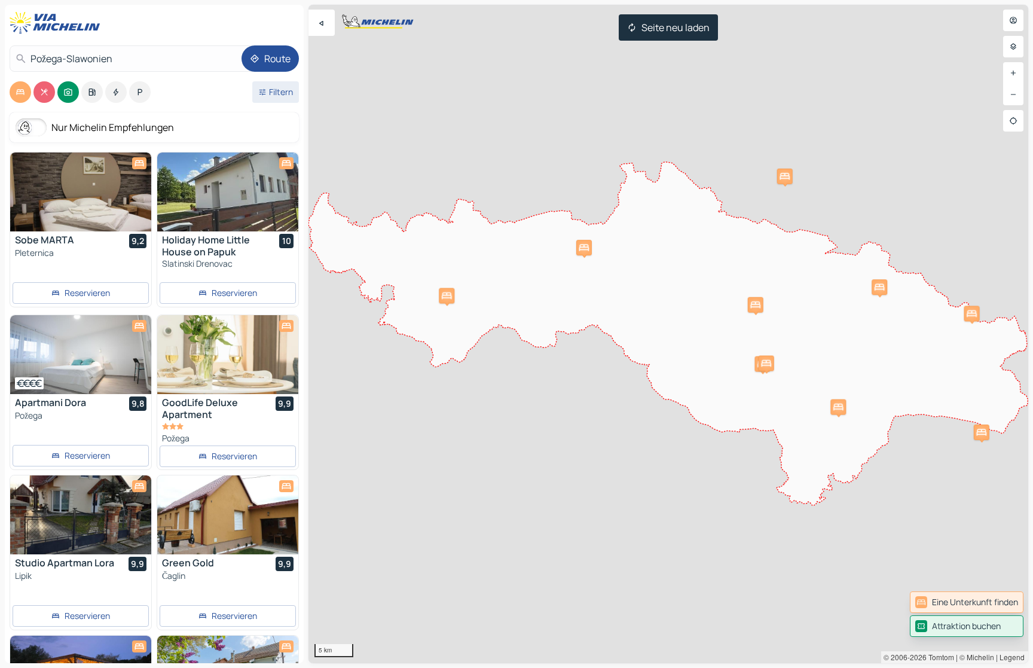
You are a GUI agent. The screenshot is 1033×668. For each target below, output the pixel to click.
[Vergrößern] (1013, 73)
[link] (966, 602)
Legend (1012, 657)
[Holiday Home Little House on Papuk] (227, 191)
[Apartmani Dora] (80, 354)
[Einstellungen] (1013, 46)
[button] (838, 407)
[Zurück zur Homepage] (57, 23)
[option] (20, 92)
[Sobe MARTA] (80, 191)
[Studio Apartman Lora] (80, 514)
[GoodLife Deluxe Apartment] (227, 354)
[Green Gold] (227, 514)
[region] (668, 334)
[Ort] (1013, 121)
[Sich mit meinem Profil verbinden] (1013, 20)
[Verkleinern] (1013, 94)
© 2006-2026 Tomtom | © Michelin (939, 657)
